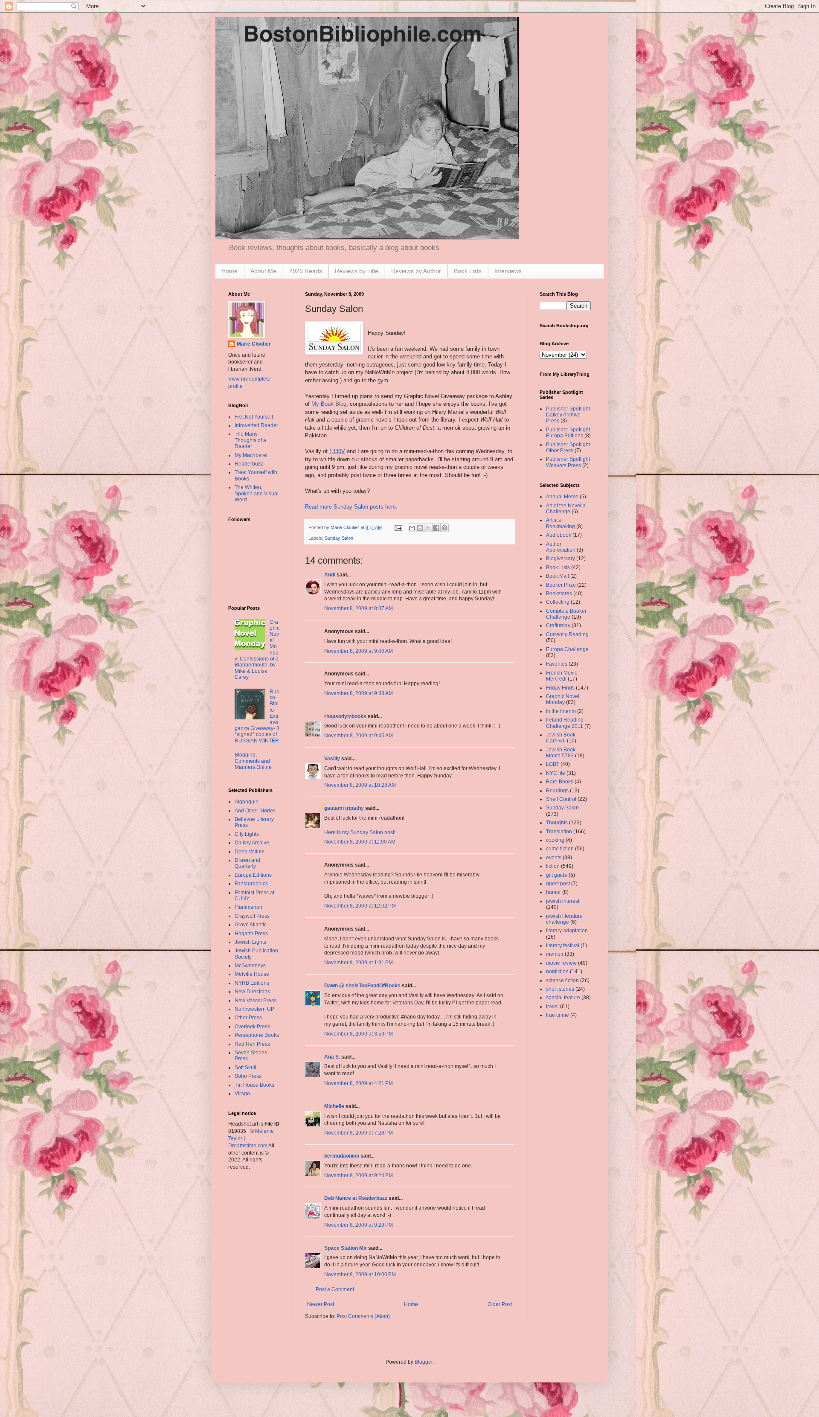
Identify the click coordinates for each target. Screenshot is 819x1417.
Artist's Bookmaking (560, 523)
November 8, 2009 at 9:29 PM (358, 1225)
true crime (557, 1015)
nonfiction (557, 972)
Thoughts (557, 823)
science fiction (562, 980)
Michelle (334, 1106)
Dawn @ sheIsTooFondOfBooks (362, 986)
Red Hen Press (252, 1044)
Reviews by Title (356, 271)
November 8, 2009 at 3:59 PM (358, 1034)
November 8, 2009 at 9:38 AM (358, 693)
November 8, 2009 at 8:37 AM (358, 608)
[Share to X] (428, 528)
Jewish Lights (250, 942)
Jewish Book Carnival (560, 738)
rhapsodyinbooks (345, 716)
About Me (263, 271)
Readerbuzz (249, 464)
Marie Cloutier (254, 344)
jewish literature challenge (564, 919)
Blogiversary (560, 559)
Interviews (508, 271)
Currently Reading (567, 634)
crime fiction (560, 849)
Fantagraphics (251, 884)
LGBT (552, 764)
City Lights (247, 834)
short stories (560, 989)
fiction (553, 866)
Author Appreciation (560, 547)
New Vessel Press (255, 1001)
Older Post (500, 1304)
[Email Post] (398, 527)
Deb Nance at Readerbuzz (355, 1198)
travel (552, 1007)
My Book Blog (328, 404)
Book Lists (468, 271)
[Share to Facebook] (436, 528)
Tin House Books (254, 1085)
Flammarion (248, 907)
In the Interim (561, 711)
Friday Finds (560, 688)
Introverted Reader (256, 425)
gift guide (556, 875)
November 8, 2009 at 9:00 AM (358, 651)
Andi (329, 575)
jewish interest (562, 901)
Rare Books (559, 782)
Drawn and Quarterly (247, 863)
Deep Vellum (249, 852)
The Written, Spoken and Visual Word (257, 493)
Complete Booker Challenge (566, 614)
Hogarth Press (251, 934)
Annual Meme (562, 497)
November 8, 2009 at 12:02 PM (360, 906)
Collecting (557, 602)
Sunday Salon (339, 538)
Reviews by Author (416, 271)
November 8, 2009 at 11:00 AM (359, 842)
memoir (554, 954)
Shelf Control (561, 799)
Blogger (424, 1362)
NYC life (555, 773)
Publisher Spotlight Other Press (568, 448)
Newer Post (320, 1304)
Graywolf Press (252, 916)
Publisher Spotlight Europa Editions (568, 433)
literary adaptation (567, 931)
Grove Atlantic (251, 925)
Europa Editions (253, 875)
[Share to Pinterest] (444, 528)
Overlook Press (252, 1027)
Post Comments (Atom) (363, 1316)
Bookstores (559, 593)
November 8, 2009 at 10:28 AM (360, 785)
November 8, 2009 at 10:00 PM (360, 1274)
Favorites (556, 664)
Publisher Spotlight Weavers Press (568, 462)
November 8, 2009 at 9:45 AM (358, 736)
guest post (558, 884)
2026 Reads (305, 271)
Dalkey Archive (252, 843)
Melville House (252, 974)
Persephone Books (257, 1035)
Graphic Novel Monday (562, 699)
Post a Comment (335, 1289)
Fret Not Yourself (254, 417)
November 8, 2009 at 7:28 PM (358, 1133)
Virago (242, 1094)
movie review (561, 963)
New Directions (252, 992)
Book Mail (557, 576)
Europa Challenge (567, 649)
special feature (563, 998)
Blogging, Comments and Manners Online (253, 761)
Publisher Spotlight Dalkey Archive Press (568, 415)
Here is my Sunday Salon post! (359, 832)
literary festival (562, 946)
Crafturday (558, 625)
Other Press (248, 1018)
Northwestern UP (254, 1009)
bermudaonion (341, 1156)
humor (553, 892)
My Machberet (251, 455)
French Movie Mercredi (562, 676)
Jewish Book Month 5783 (560, 753)
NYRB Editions (252, 983)
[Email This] (412, 528)
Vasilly (332, 759)
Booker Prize (561, 585)
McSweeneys (250, 966)
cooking (555, 840)
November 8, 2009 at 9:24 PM (358, 1175)
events (553, 858)
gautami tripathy (344, 808)
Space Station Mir (345, 1248)
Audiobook (558, 535)
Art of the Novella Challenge (566, 509)
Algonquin (246, 802)
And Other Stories (255, 811)
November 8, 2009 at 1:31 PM (358, 963)
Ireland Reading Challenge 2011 (565, 723)
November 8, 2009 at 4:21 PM (358, 1083)
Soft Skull (245, 1068)
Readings (557, 791)
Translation (559, 832)
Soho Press (248, 1076)
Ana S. (332, 1057)
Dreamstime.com (247, 1146)
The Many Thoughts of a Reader (250, 440)
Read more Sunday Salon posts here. (351, 506)
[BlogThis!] (420, 528)
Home (229, 271)
